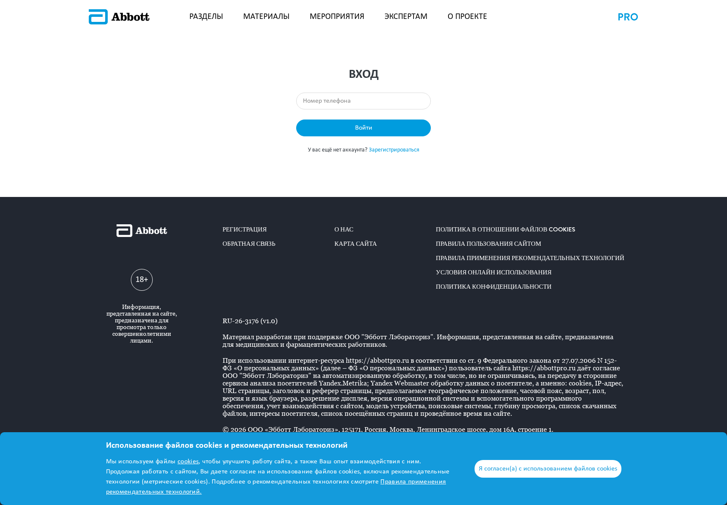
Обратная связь (249, 243)
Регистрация (245, 229)
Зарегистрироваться (394, 150)
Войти (363, 128)
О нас (343, 229)
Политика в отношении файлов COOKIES (505, 229)
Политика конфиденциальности (494, 286)
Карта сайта (355, 243)
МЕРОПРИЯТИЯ (337, 17)
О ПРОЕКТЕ (467, 17)
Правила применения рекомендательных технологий (530, 258)
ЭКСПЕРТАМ (406, 17)
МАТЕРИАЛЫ (266, 17)
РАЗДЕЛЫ (206, 17)
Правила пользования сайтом (488, 243)
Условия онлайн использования (494, 272)
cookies (188, 461)
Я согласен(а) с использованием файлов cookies (548, 468)
